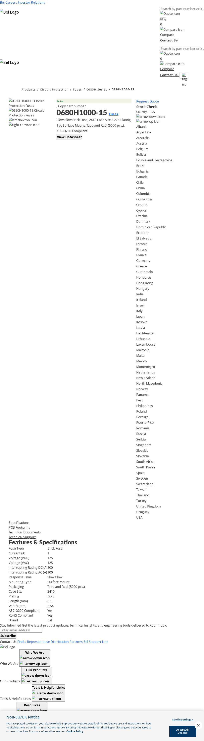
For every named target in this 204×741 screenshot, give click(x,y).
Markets (6, 28)
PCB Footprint (19, 527)
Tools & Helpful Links (48, 687)
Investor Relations (31, 2)
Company (7, 38)
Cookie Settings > (182, 719)
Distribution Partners (67, 642)
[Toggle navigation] (184, 75)
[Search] (203, 49)
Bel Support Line (95, 642)
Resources (8, 33)
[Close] (198, 725)
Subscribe (8, 636)
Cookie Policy (74, 731)
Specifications (19, 522)
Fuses (77, 89)
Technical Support (22, 537)
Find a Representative (33, 642)
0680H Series (96, 89)
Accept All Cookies (182, 731)
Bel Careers (8, 2)
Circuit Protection (54, 89)
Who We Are (34, 652)
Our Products (36, 670)
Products (7, 23)
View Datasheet (69, 137)
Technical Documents (25, 532)
